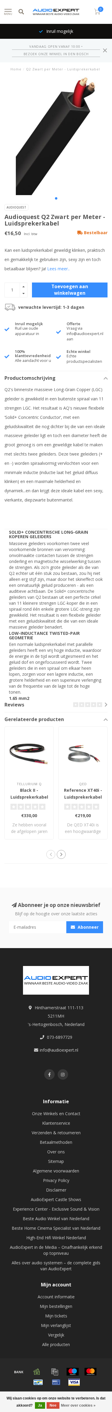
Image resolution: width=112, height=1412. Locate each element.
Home (16, 69)
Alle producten (56, 1344)
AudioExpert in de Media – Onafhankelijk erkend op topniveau (56, 1250)
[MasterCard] (90, 1371)
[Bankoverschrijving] (18, 1371)
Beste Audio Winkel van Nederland (56, 1218)
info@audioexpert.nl (59, 1050)
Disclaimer (56, 1190)
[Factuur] (54, 1371)
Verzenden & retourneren (56, 1132)
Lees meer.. (58, 268)
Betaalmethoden (56, 1142)
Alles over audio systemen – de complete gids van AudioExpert (56, 1265)
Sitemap (56, 1161)
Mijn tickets (56, 1316)
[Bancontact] (38, 1382)
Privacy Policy (56, 1180)
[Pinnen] (56, 1382)
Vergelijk (56, 1335)
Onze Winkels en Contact (56, 1113)
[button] (56, 198)
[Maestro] (72, 1371)
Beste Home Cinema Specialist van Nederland (56, 1228)
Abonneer (87, 927)
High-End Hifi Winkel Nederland (56, 1237)
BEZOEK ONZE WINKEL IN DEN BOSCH (56, 54)
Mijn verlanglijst (56, 1325)
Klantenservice (56, 1123)
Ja (40, 1405)
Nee (53, 1405)
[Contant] (36, 1371)
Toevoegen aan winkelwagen (69, 289)
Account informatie (56, 1297)
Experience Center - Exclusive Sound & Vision (56, 1209)
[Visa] (74, 1382)
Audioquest (16, 207)
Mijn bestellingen (56, 1306)
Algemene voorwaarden (56, 1171)
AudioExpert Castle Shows (56, 1199)
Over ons (56, 1152)
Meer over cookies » (78, 1405)
